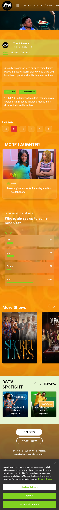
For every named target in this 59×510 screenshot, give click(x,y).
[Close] (55, 462)
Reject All (29, 496)
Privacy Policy (45, 479)
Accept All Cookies (29, 504)
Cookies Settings (29, 487)
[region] (29, 484)
